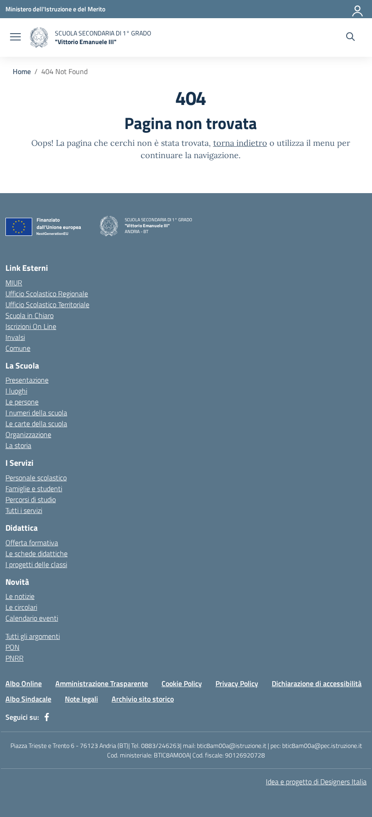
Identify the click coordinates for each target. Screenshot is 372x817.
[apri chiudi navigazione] (15, 37)
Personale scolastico (36, 477)
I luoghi (16, 390)
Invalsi (15, 337)
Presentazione (27, 379)
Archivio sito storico (143, 698)
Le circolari (21, 607)
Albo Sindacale (28, 698)
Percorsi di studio (30, 499)
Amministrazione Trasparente (101, 683)
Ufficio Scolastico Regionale (46, 293)
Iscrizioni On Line (30, 326)
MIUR (13, 282)
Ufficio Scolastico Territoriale (47, 304)
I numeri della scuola (36, 412)
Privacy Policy (236, 683)
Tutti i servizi (23, 510)
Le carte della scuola (36, 423)
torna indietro (240, 143)
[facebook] (47, 717)
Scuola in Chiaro (29, 315)
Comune (17, 348)
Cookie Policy (182, 683)
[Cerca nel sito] (350, 38)
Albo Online (23, 683)
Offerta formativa (31, 542)
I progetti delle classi (36, 564)
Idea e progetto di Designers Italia (316, 781)
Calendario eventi (31, 618)
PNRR (14, 658)
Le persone (22, 401)
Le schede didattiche (36, 553)
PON (12, 647)
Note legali (81, 698)
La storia (18, 445)
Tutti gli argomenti (32, 636)
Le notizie (19, 596)
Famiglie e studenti (33, 488)
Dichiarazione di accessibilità (317, 683)
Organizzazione (28, 434)
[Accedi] (358, 9)
